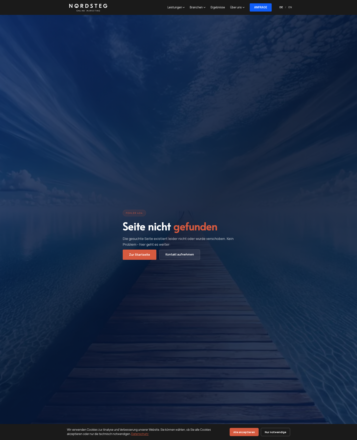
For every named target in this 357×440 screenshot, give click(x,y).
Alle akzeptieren (244, 432)
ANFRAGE (260, 7)
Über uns (236, 7)
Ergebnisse (218, 7)
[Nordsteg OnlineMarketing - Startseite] (87, 7)
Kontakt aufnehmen (179, 254)
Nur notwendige (275, 432)
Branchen (196, 7)
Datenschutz (140, 434)
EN (290, 7)
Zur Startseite (139, 255)
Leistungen (175, 7)
